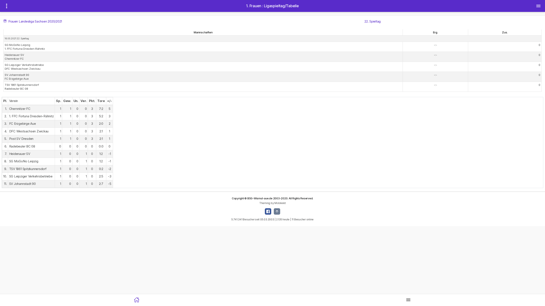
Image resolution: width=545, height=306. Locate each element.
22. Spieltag (372, 21)
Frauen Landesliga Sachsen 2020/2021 (35, 21)
